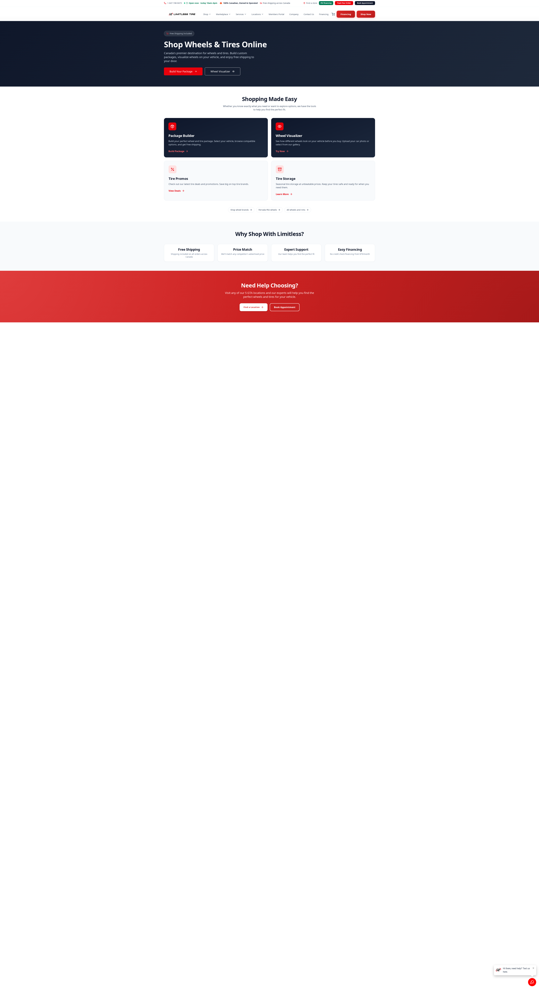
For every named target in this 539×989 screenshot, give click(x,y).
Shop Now (366, 14)
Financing (323, 14)
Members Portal (276, 14)
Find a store (311, 3)
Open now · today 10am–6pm (203, 3)
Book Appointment (365, 3)
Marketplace (222, 14)
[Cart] (333, 14)
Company (294, 14)
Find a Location (252, 307)
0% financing (326, 3)
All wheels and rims (296, 209)
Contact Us (309, 14)
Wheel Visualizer (220, 71)
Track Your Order (344, 3)
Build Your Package (181, 71)
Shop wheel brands (239, 209)
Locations (256, 14)
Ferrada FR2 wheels (268, 209)
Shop (205, 14)
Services (240, 14)
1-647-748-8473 (174, 3)
